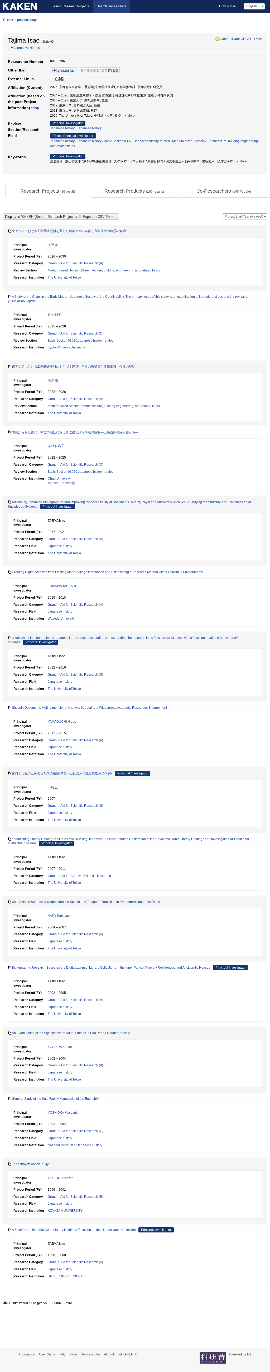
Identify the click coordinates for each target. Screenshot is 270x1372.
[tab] (48, 191)
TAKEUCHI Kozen (61, 1178)
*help (259, 38)
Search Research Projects (70, 6)
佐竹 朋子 (54, 315)
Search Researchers (111, 6)
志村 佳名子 (56, 446)
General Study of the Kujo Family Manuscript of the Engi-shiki (55, 1099)
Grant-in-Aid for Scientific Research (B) (75, 1065)
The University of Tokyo (64, 277)
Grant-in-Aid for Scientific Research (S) (75, 539)
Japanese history (62, 128)
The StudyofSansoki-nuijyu (31, 1164)
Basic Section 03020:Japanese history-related (137, 141)
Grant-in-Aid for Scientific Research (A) (75, 263)
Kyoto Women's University (66, 347)
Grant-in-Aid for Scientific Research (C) (75, 333)
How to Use (227, 6)
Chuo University (59, 478)
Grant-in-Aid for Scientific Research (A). (76, 1262)
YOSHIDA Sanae (60, 1047)
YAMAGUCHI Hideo (62, 721)
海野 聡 (53, 245)
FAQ (62, 1354)
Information (27, 1354)
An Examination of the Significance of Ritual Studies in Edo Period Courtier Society (71, 1033)
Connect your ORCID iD (238, 39)
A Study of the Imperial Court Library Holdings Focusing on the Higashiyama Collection (74, 1230)
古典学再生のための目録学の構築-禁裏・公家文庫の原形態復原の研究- (62, 773)
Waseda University (61, 618)
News (73, 1354)
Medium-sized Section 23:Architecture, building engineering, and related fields (104, 270)
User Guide (47, 1354)
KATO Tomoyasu (59, 916)
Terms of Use (90, 1354)
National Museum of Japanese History (75, 1145)
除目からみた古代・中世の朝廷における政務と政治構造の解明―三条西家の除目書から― (75, 432)
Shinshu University (61, 483)
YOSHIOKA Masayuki (63, 1112)
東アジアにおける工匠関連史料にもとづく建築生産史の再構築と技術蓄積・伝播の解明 (73, 366)
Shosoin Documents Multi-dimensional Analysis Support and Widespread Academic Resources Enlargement (89, 708)
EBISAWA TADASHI (62, 586)
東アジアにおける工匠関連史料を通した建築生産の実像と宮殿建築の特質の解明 (69, 231)
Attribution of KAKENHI (120, 1354)
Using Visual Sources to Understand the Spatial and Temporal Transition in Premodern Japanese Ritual (86, 902)
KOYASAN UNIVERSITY (65, 1210)
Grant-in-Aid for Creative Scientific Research (79, 876)
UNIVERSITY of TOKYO (65, 1276)
